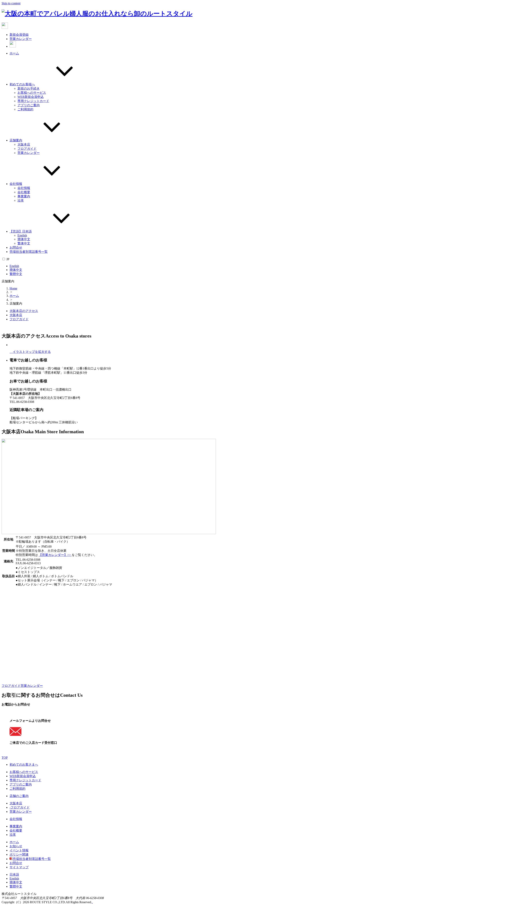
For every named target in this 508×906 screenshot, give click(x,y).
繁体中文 (23, 243)
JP (7, 259)
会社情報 (16, 183)
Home (13, 288)
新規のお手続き (28, 88)
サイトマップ (19, 867)
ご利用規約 (25, 109)
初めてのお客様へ (22, 84)
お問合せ (16, 247)
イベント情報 (19, 850)
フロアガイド (27, 148)
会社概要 (23, 192)
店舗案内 (16, 140)
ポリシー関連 (19, 854)
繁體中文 (16, 274)
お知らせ (16, 846)
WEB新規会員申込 (30, 96)
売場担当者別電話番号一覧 (29, 251)
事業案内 (23, 196)
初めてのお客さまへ (24, 764)
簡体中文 (23, 239)
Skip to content (11, 3)
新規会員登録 (19, 34)
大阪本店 (23, 144)
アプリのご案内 (28, 105)
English (22, 235)
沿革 (20, 200)
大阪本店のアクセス (24, 311)
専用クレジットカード (33, 101)
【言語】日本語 (21, 231)
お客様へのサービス (31, 92)
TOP (5, 757)
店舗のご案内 (19, 796)
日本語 (14, 874)
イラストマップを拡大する (30, 351)
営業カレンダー (21, 39)
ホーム (14, 53)
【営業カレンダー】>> (55, 555)
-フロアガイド (20, 807)
